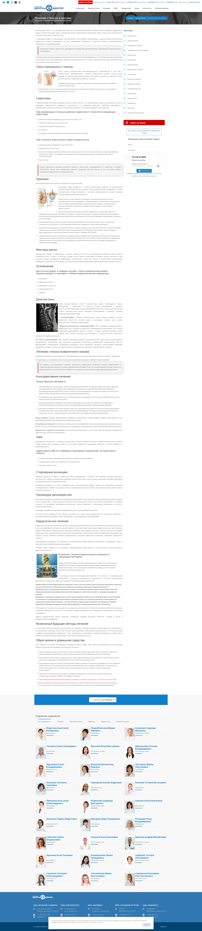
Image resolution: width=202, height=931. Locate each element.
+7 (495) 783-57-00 (111, 2)
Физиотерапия (132, 41)
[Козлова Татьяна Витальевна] (129, 788)
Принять (147, 925)
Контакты (147, 8)
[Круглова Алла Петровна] (40, 861)
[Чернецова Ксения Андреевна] (84, 788)
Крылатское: (183, 2)
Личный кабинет (162, 8)
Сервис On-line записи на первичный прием (145, 132)
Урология (130, 108)
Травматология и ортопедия (138, 50)
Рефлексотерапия (134, 79)
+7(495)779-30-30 (194, 2)
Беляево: (123, 2)
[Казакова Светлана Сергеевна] (40, 788)
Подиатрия (131, 60)
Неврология (131, 36)
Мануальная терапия (135, 69)
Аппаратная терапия (134, 45)
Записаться (146, 171)
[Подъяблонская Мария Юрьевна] (84, 734)
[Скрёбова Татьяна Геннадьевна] (129, 861)
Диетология (131, 93)
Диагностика (93, 8)
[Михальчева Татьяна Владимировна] (129, 752)
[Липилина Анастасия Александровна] (40, 807)
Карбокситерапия (134, 84)
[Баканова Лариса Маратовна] (40, 825)
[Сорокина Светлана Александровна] (40, 879)
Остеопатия (131, 74)
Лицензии (163, 927)
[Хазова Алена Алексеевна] (84, 843)
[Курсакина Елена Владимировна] (40, 770)
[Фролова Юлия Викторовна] (84, 752)
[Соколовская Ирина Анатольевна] (84, 879)
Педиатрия (131, 103)
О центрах (80, 8)
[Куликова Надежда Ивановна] (129, 734)
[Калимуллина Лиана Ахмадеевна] (84, 861)
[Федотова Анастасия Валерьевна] (40, 734)
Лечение (106, 8)
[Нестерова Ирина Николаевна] (129, 770)
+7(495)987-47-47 (171, 2)
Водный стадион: (99, 2)
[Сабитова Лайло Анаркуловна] (40, 843)
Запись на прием (102, 700)
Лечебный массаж (134, 89)
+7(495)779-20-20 (132, 2)
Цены (136, 8)
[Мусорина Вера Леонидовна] (84, 825)
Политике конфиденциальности (95, 922)
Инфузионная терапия (135, 113)
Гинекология (132, 98)
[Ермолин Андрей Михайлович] (129, 843)
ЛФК (115, 8)
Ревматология (132, 65)
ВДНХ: (163, 2)
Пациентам (126, 8)
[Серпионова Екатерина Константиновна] (129, 879)
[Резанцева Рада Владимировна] (129, 825)
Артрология (131, 55)
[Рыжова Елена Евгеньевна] (129, 807)
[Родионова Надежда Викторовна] (84, 807)
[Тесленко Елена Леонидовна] (40, 752)
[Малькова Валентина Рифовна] (84, 770)
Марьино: (143, 2)
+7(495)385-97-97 (153, 2)
